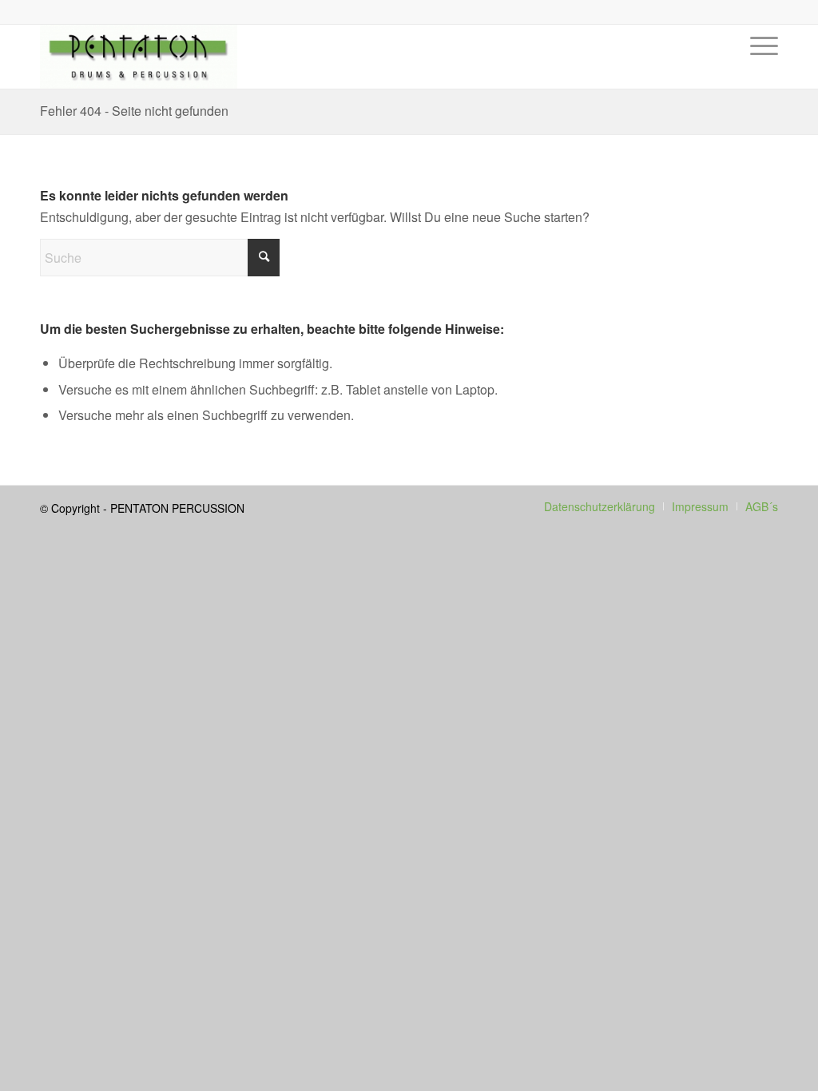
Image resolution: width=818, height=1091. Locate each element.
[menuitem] (759, 69)
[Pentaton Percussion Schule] (138, 57)
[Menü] (759, 69)
